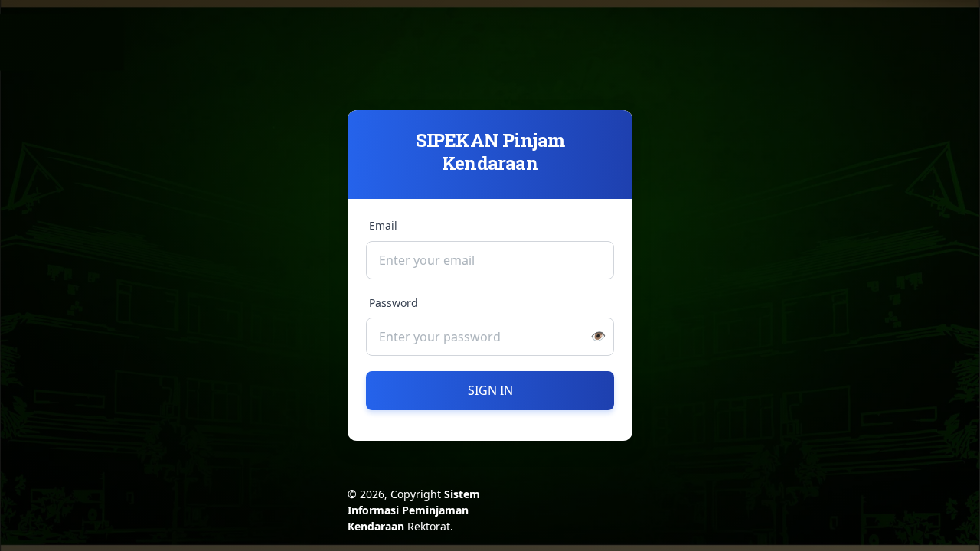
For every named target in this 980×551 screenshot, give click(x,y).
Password (393, 302)
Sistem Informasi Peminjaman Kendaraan (414, 510)
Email (383, 225)
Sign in (490, 390)
